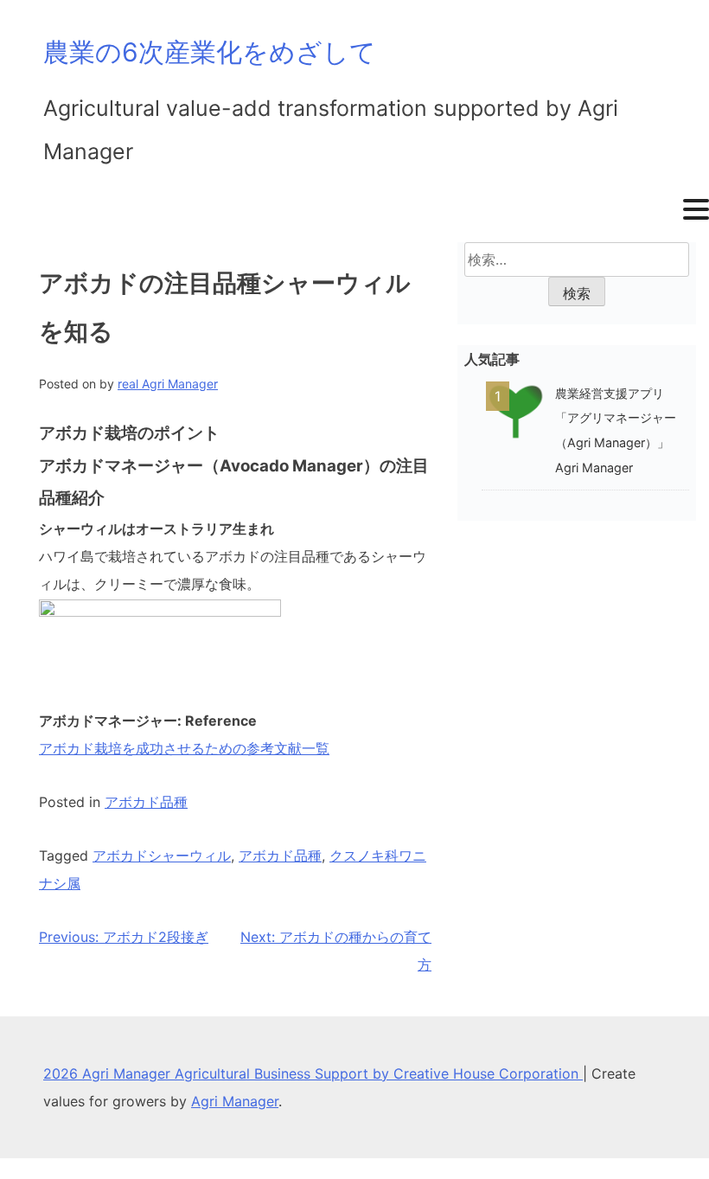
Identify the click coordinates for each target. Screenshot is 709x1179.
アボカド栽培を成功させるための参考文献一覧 (184, 748)
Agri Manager (234, 1101)
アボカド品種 (146, 802)
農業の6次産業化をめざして (209, 51)
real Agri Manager (168, 383)
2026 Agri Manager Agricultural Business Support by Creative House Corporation (313, 1073)
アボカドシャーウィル (162, 855)
